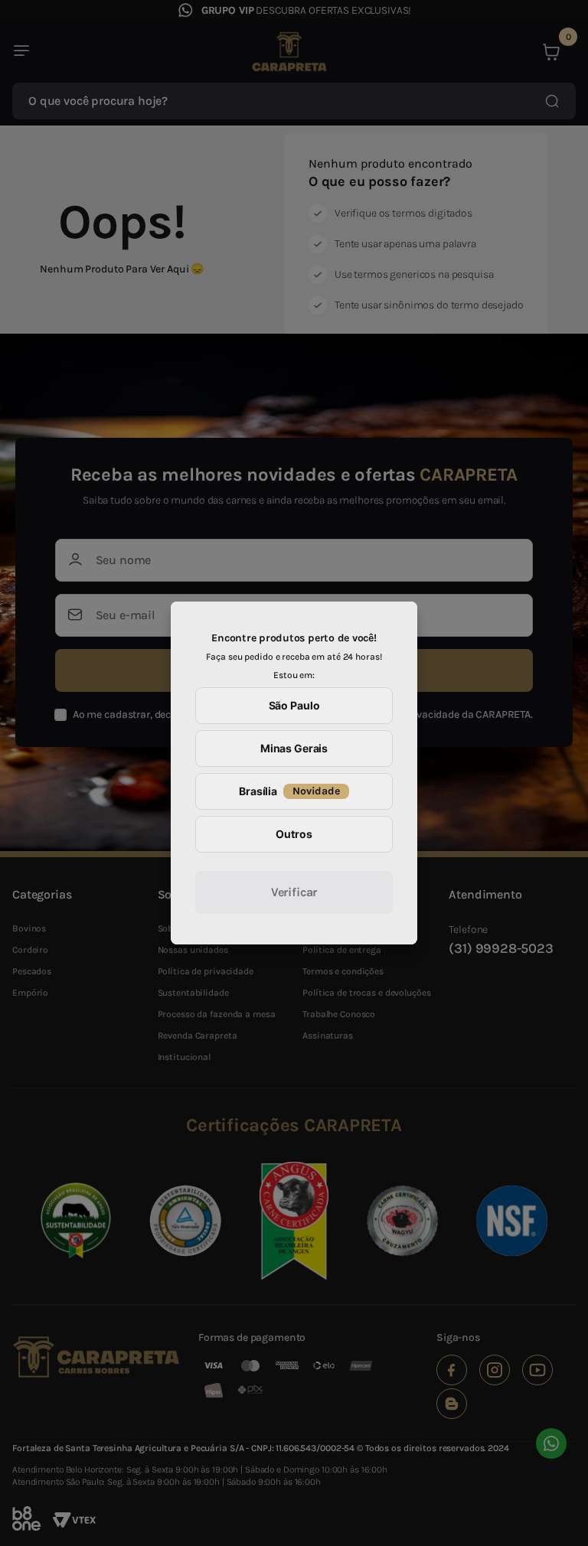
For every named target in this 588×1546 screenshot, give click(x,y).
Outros (294, 833)
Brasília (289, 790)
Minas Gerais (294, 748)
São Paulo (294, 705)
